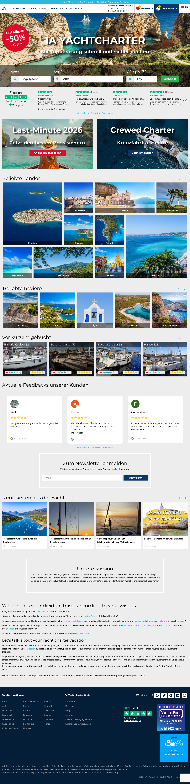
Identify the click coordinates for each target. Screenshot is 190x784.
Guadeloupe (8, 723)
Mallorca (27, 719)
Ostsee (47, 701)
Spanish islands (83, 633)
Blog (69, 8)
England (161, 620)
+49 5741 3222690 (116, 8)
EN (186, 7)
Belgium (152, 625)
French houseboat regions (134, 625)
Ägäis (4, 706)
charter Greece (90, 616)
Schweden (49, 706)
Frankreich (7, 714)
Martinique (28, 723)
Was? (16, 72)
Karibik (26, 710)
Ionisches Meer (30, 701)
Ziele (32, 8)
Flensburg (14, 372)
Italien (26, 706)
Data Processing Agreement (78, 719)
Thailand (48, 719)
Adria (4, 701)
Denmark (141, 620)
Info (78, 8)
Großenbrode (62, 372)
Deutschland (8, 710)
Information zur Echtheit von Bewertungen (95, 113)
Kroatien (27, 714)
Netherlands (166, 625)
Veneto (10, 628)
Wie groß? (136, 72)
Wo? (58, 72)
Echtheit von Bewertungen (78, 723)
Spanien (48, 714)
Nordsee (27, 728)
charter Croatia (45, 611)
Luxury (43, 8)
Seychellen (49, 710)
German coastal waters (74, 620)
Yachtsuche (18, 8)
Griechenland (8, 719)
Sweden (151, 620)
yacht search (29, 648)
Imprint (69, 714)
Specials (56, 8)
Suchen (168, 79)
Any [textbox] (66, 79)
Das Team (70, 706)
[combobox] (184, 7)
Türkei (47, 723)
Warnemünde (109, 372)
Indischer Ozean (10, 728)
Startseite (70, 701)
